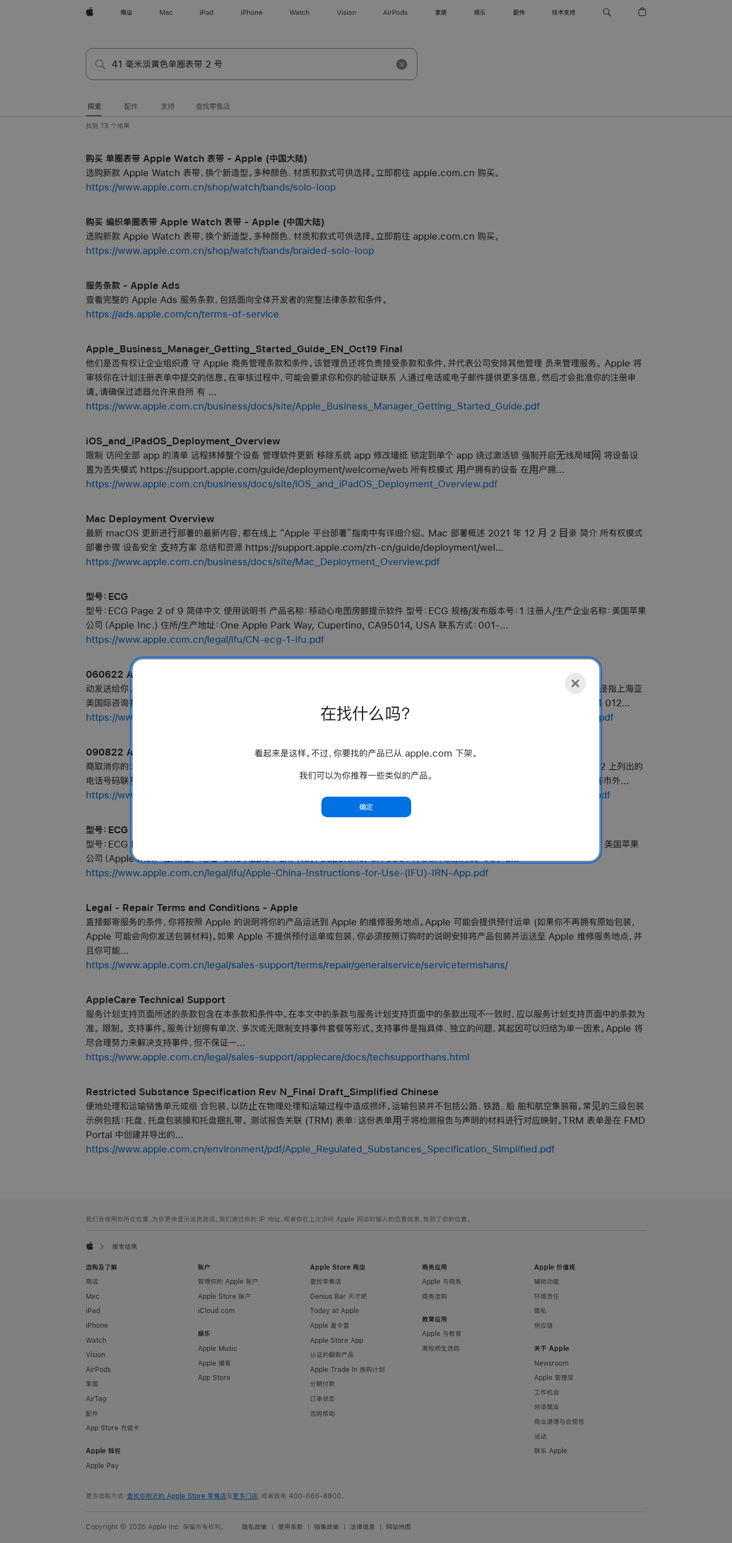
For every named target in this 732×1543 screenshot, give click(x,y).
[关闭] (575, 683)
